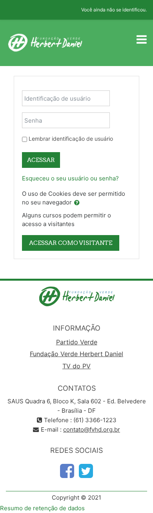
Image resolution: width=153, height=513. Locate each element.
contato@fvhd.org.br (91, 429)
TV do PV (76, 366)
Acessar (41, 160)
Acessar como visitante (70, 242)
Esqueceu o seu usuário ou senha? (70, 178)
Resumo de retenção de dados (42, 508)
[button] (76, 203)
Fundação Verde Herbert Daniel (76, 354)
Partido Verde (76, 342)
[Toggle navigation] (141, 39)
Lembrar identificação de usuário (71, 138)
